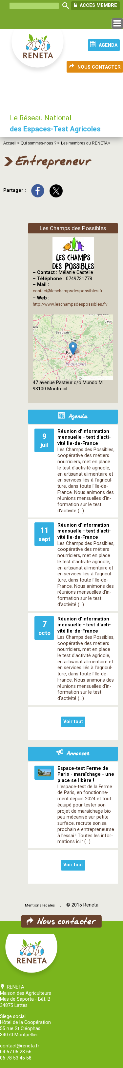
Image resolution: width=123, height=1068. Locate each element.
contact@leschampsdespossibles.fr (67, 290)
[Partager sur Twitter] (56, 191)
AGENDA (108, 45)
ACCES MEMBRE (97, 5)
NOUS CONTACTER (99, 67)
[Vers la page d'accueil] (38, 51)
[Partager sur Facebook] (37, 191)
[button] (73, 348)
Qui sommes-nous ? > (40, 143)
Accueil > (12, 143)
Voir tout (73, 721)
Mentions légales (40, 905)
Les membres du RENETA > (86, 143)
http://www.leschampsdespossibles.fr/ (70, 304)
